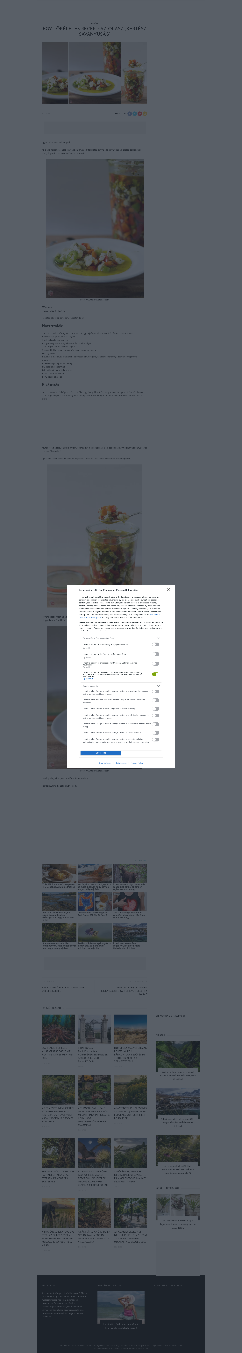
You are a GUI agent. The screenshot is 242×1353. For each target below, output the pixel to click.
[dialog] (121, 676)
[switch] (155, 644)
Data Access (121, 763)
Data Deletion (105, 763)
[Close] (169, 590)
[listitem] (121, 638)
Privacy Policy (137, 763)
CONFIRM (101, 753)
